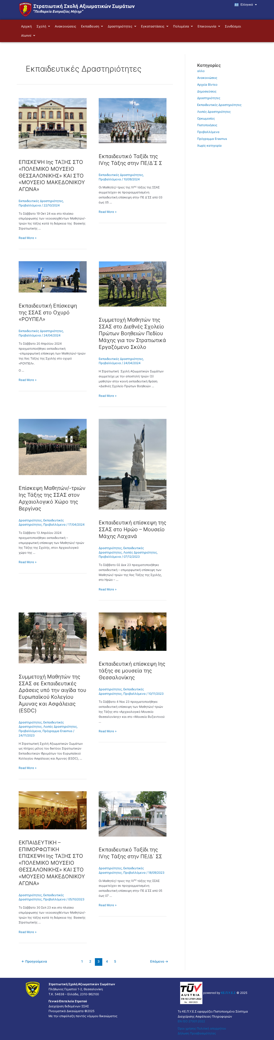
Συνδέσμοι (233, 26)
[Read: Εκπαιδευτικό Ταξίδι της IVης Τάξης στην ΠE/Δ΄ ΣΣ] (133, 814)
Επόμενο (159, 961)
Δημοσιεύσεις (206, 91)
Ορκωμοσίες (206, 118)
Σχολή (41, 26)
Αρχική (26, 26)
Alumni (26, 36)
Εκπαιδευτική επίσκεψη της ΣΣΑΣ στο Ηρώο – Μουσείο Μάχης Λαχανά (132, 529)
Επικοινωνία (207, 26)
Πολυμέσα (181, 26)
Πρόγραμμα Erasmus (57, 731)
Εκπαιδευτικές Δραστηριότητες (41, 201)
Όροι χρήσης (187, 1028)
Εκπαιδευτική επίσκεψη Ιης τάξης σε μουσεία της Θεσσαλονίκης (132, 670)
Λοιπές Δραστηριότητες (140, 552)
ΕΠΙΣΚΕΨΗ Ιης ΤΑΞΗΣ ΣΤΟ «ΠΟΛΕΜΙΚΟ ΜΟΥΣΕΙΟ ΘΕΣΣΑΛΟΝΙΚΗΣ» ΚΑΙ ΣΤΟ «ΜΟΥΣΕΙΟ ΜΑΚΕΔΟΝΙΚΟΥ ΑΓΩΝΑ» (52, 175)
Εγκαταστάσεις (152, 26)
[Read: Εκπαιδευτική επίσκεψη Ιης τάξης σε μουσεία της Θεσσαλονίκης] (133, 631)
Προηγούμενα (34, 961)
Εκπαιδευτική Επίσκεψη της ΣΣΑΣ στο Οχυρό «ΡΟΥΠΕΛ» (48, 312)
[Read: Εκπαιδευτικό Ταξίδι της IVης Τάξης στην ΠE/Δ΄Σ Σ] (133, 120)
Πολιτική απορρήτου (212, 1028)
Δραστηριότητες (120, 26)
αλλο (201, 71)
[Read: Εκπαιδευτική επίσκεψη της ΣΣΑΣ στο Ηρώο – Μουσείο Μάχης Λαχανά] (133, 464)
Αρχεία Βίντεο (207, 84)
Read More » (28, 238)
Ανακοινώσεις (65, 26)
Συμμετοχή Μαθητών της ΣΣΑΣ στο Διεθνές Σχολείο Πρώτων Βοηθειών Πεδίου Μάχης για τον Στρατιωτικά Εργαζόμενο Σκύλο (132, 333)
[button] (43, 26)
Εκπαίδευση (90, 26)
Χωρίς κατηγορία (209, 145)
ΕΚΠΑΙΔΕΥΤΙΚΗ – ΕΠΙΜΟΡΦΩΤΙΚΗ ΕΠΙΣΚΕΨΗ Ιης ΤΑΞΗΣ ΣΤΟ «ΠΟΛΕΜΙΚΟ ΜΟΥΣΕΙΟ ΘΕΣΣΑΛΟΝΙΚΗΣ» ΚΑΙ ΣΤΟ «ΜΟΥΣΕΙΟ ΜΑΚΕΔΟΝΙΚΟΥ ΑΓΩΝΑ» (52, 862)
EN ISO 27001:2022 (191, 1021)
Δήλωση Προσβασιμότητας (197, 1033)
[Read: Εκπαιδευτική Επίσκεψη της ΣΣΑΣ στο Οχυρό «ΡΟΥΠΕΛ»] (53, 276)
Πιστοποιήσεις (207, 125)
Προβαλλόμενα (30, 205)
